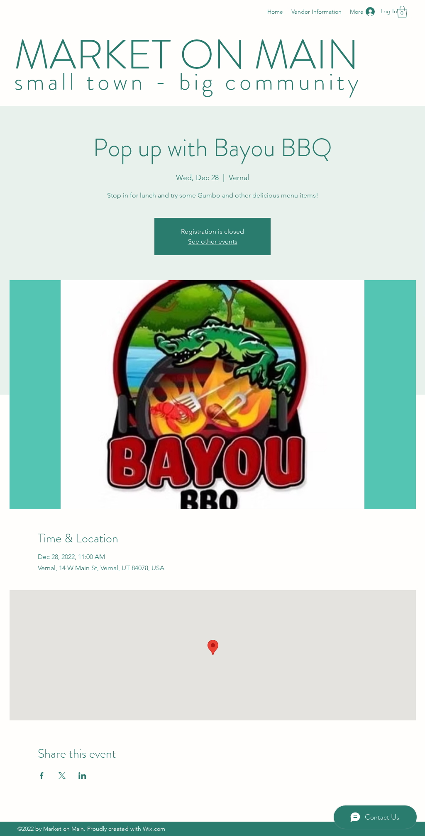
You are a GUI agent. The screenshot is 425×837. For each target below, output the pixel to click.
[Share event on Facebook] (42, 775)
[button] (402, 12)
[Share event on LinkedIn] (82, 775)
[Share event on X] (62, 775)
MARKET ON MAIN (190, 54)
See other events (212, 241)
